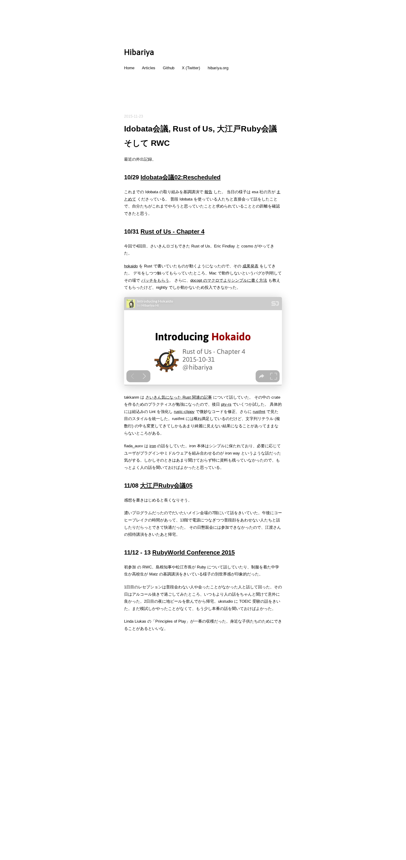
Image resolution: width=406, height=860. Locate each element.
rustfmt (259, 411)
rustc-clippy (184, 411)
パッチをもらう (155, 280)
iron (152, 446)
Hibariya (139, 52)
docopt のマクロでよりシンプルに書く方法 (228, 280)
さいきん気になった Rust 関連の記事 (178, 397)
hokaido (131, 266)
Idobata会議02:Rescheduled (181, 177)
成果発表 (250, 266)
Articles (148, 68)
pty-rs (226, 404)
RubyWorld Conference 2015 (193, 552)
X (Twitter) (191, 68)
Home (129, 68)
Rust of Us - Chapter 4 (172, 231)
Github (168, 68)
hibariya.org (218, 68)
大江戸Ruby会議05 (166, 485)
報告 (208, 192)
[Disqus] (203, 793)
